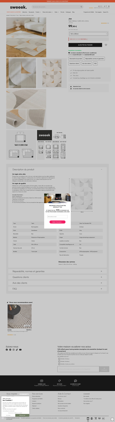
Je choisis (8, 415)
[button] (2, 417)
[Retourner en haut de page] (112, 419)
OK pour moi (22, 415)
